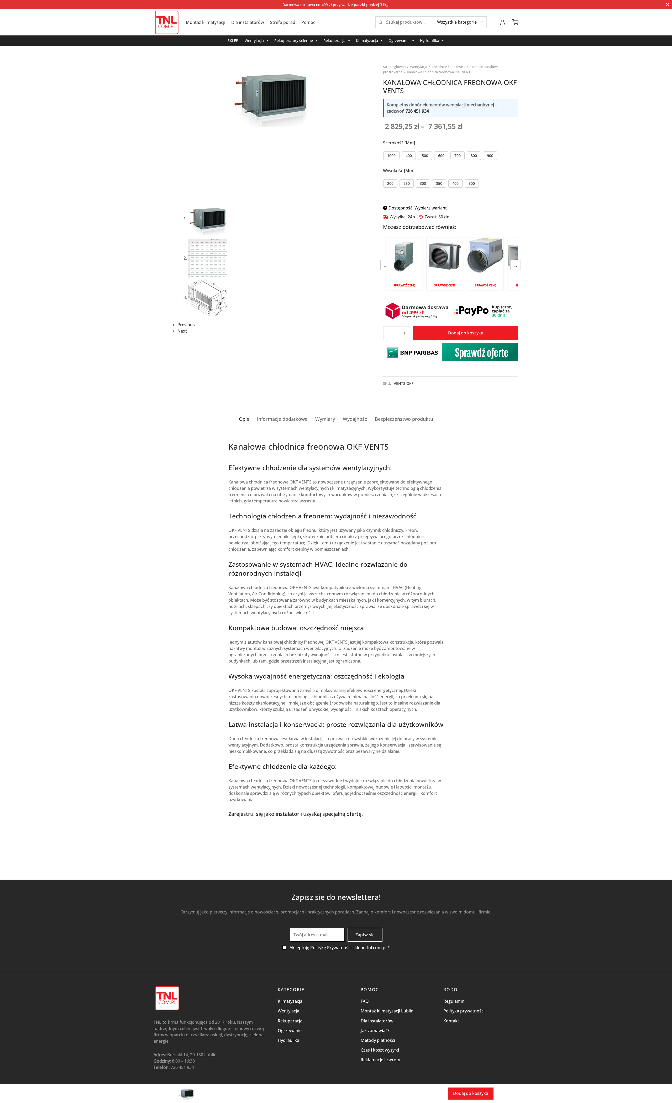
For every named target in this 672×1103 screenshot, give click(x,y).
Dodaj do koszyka (465, 333)
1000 (391, 155)
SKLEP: (233, 40)
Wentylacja (254, 40)
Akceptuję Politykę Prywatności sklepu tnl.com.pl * (340, 947)
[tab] (244, 419)
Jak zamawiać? (375, 1030)
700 (457, 155)
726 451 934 (417, 111)
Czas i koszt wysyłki (380, 1050)
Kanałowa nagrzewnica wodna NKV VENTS (444, 263)
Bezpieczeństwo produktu (404, 419)
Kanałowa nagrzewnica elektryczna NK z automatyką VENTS (404, 263)
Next (182, 331)
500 (425, 155)
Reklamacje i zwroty (380, 1060)
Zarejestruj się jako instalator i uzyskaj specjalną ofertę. (295, 813)
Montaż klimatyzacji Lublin (387, 1011)
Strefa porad (282, 22)
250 (406, 183)
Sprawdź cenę (404, 285)
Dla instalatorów (247, 22)
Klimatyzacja (367, 40)
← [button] (385, 265)
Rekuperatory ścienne (293, 40)
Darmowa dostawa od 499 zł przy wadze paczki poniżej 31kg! (336, 4)
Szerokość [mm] (399, 143)
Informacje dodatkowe (282, 419)
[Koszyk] (515, 22)
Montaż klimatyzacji (205, 22)
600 (441, 155)
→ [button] (515, 265)
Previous (186, 325)
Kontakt (451, 1021)
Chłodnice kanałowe (447, 66)
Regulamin (453, 1001)
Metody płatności (378, 1040)
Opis (244, 419)
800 (474, 155)
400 (409, 155)
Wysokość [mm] (398, 171)
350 (439, 183)
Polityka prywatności (464, 1011)
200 (390, 183)
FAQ (365, 1001)
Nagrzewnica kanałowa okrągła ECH (485, 263)
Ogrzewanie (399, 40)
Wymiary (325, 419)
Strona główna (394, 66)
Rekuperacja (334, 40)
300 (423, 183)
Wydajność (355, 419)
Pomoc (308, 22)
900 (490, 155)
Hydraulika (429, 40)
